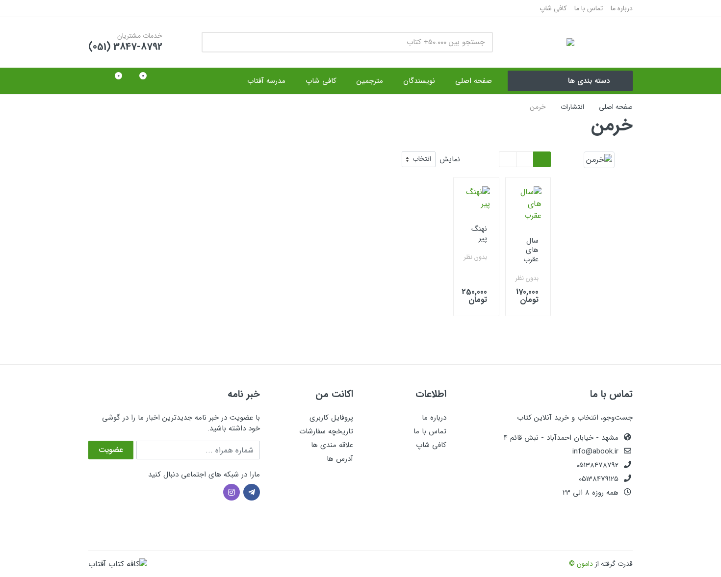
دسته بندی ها (589, 81)
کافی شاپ (553, 8)
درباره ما (622, 8)
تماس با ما (588, 8)
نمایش (449, 159)
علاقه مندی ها (332, 445)
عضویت (111, 450)
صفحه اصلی (616, 107)
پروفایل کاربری (331, 418)
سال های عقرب (531, 250)
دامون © (581, 563)
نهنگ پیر (479, 233)
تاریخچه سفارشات (326, 431)
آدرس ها (340, 459)
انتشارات (572, 107)
